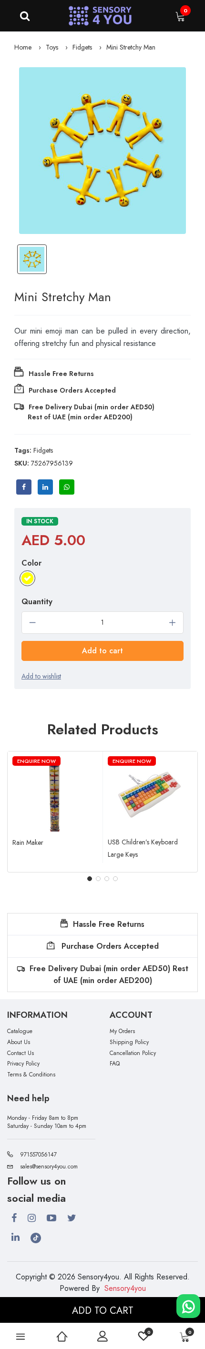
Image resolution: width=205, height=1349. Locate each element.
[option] (102, 150)
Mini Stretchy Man (130, 47)
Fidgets (82, 47)
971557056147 (38, 1154)
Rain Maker (27, 842)
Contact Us (20, 1053)
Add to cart (102, 650)
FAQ (115, 1064)
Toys (52, 47)
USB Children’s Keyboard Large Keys (143, 848)
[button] (89, 878)
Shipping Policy (129, 1042)
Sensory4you (125, 1288)
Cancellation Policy (133, 1053)
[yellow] (27, 578)
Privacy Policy (23, 1064)
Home (22, 47)
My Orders (122, 1031)
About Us (18, 1042)
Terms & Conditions (31, 1075)
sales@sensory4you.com (49, 1166)
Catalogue (19, 1031)
